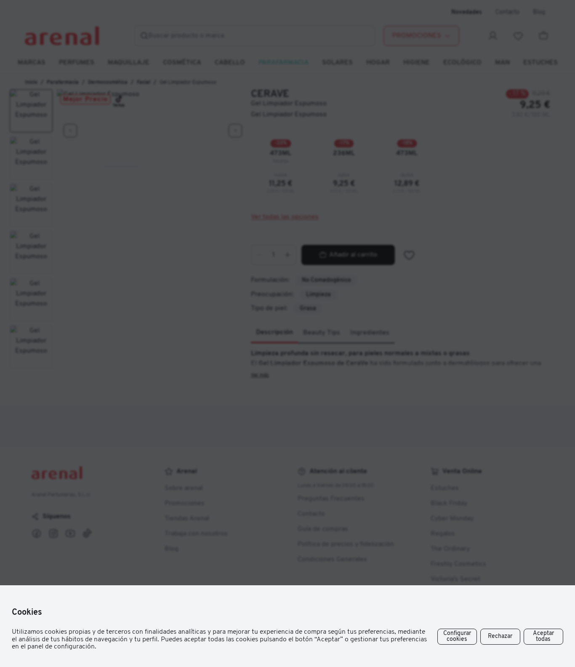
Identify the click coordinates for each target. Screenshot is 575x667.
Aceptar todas (543, 636)
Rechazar (500, 636)
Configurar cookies (457, 636)
